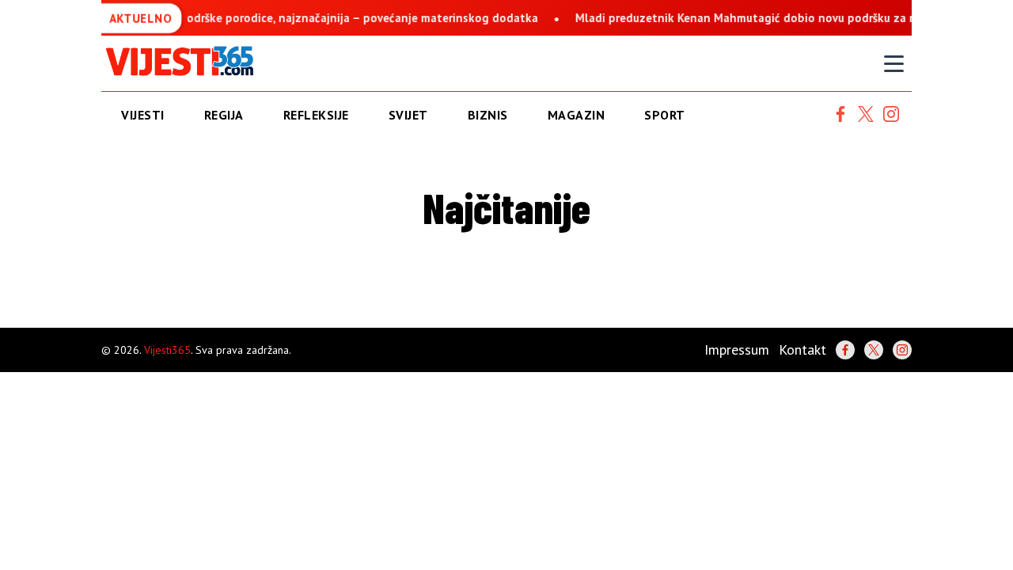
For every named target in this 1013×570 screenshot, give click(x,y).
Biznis (488, 115)
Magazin (576, 115)
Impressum (736, 349)
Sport (664, 115)
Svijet (408, 115)
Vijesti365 (167, 350)
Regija (224, 115)
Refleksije (316, 115)
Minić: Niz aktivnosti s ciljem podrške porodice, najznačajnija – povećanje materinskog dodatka (273, 17)
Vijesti (143, 115)
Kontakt (802, 349)
